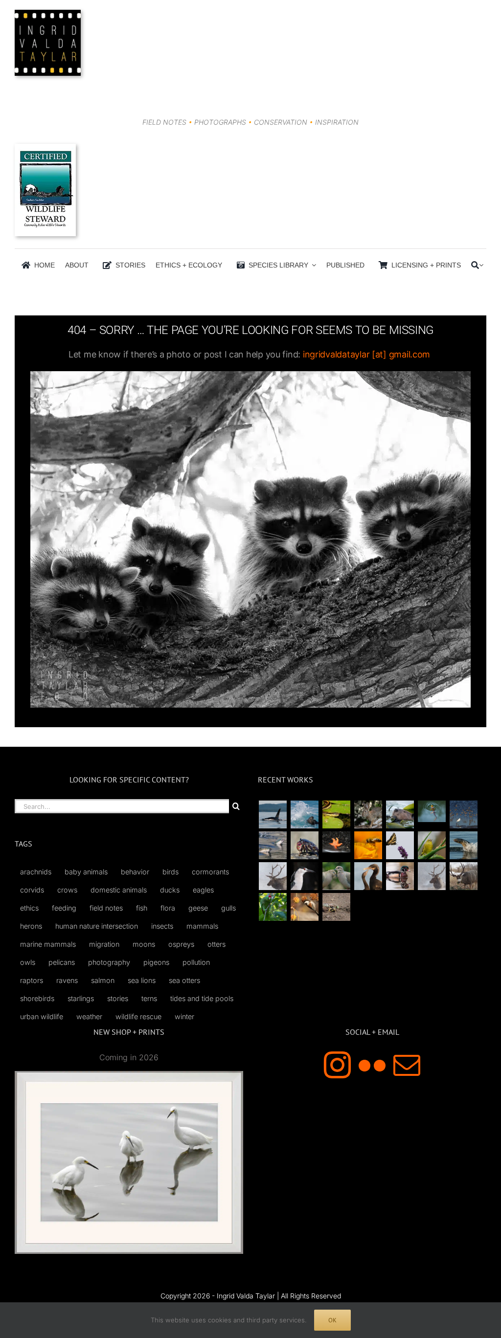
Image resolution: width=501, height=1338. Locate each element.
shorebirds (37, 998)
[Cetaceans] (272, 814)
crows (67, 890)
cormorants (210, 872)
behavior (135, 872)
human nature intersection (96, 926)
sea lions (142, 980)
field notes (106, 908)
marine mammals (48, 944)
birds (170, 872)
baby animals (86, 872)
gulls (228, 908)
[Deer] (463, 876)
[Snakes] (336, 814)
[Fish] (272, 845)
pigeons (156, 962)
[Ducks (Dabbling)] (399, 876)
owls (27, 962)
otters (216, 944)
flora (167, 908)
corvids (32, 890)
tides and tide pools (201, 998)
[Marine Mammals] (463, 845)
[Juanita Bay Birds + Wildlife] (399, 814)
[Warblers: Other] (431, 845)
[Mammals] (272, 876)
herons (31, 926)
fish (141, 908)
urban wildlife (41, 1016)
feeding (64, 908)
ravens (67, 980)
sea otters (184, 980)
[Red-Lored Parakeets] (272, 907)
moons (144, 944)
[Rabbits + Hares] (368, 814)
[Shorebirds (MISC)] (463, 814)
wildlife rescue (138, 1016)
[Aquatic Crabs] (304, 845)
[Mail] (406, 1064)
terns (149, 998)
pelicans (61, 962)
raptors (31, 980)
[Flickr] (372, 1064)
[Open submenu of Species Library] (312, 265)
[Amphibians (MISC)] (431, 811)
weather (89, 1016)
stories (117, 998)
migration (104, 944)
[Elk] (431, 876)
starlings (81, 998)
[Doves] (336, 876)
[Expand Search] (481, 265)
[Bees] (368, 845)
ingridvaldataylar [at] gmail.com (366, 354)
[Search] (475, 265)
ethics (29, 908)
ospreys (181, 944)
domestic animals (119, 890)
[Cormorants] (368, 876)
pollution (196, 962)
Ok (332, 1320)
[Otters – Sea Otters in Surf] (304, 814)
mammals (202, 926)
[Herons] (304, 876)
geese (198, 908)
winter (184, 1016)
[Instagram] (337, 1064)
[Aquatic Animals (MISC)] (336, 842)
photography (109, 962)
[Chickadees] (304, 907)
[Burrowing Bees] (336, 907)
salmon (102, 980)
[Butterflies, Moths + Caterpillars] (399, 845)
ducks (170, 890)
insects (162, 926)
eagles (203, 890)
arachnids (35, 872)
